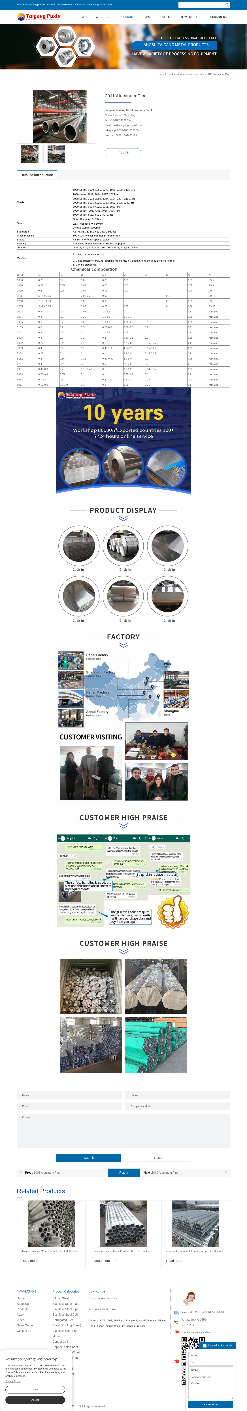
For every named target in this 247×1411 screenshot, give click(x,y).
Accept (35, 1400)
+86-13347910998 (61, 4)
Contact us (211, 1404)
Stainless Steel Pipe (65, 1309)
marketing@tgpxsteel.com (97, 4)
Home (81, 17)
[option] (56, 116)
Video (166, 17)
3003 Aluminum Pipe (47, 1172)
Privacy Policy (13, 1381)
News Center (190, 17)
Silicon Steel (60, 1298)
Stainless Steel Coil (65, 1314)
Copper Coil (60, 1341)
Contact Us (218, 17)
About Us (102, 17)
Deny (35, 1389)
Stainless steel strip (64, 1330)
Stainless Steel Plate (65, 1303)
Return (123, 1172)
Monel (56, 1336)
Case (148, 17)
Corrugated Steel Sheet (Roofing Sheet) (66, 1322)
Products (127, 17)
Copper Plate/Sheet (65, 1347)
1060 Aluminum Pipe (165, 1172)
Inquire (123, 152)
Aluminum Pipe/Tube (192, 74)
